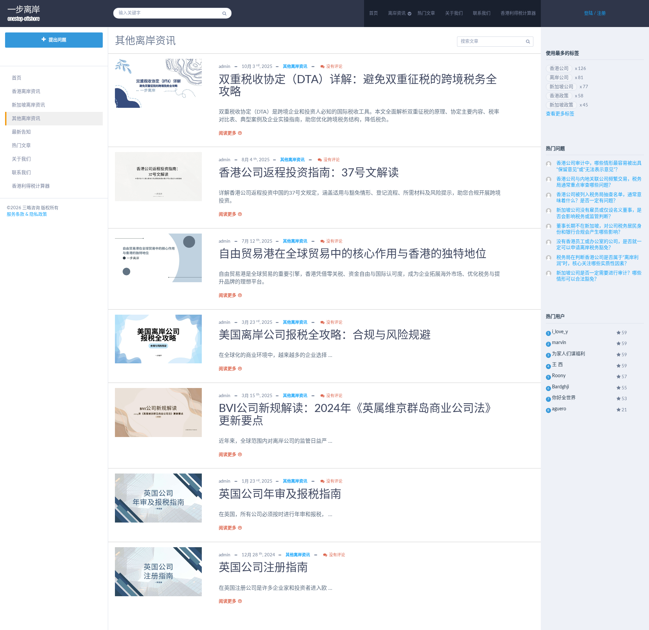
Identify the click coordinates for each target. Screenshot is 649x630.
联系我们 (481, 13)
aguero (559, 409)
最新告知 (21, 132)
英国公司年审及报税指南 (280, 494)
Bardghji (560, 387)
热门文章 (426, 13)
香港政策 (559, 96)
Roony (559, 375)
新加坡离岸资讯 (28, 105)
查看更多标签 (560, 114)
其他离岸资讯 (26, 118)
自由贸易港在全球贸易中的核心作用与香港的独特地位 (352, 254)
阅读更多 (227, 133)
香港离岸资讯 (26, 91)
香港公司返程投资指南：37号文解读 (309, 172)
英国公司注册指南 (263, 567)
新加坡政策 (561, 105)
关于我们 (454, 13)
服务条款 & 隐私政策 (27, 214)
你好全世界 (564, 397)
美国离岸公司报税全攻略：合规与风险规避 (325, 335)
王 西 (557, 364)
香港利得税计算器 (518, 13)
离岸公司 (559, 77)
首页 (373, 13)
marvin (559, 342)
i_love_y (560, 332)
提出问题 (57, 40)
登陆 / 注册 (595, 13)
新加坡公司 (561, 86)
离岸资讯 (397, 13)
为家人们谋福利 (568, 354)
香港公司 (559, 68)
